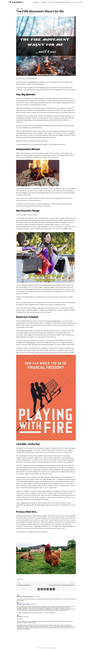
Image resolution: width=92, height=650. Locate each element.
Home (17, 8)
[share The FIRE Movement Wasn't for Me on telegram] (54, 589)
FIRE (22, 8)
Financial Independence (54, 321)
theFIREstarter (30, 342)
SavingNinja (17, 2)
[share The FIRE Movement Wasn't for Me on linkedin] (42, 589)
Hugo (50, 647)
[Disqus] (46, 612)
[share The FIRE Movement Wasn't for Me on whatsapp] (51, 589)
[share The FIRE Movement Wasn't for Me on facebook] (48, 589)
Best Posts (19, 579)
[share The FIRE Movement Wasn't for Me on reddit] (45, 589)
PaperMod (54, 647)
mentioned (31, 82)
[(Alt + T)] (23, 2)
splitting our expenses (25, 450)
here (46, 141)
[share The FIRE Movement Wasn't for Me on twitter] (39, 589)
